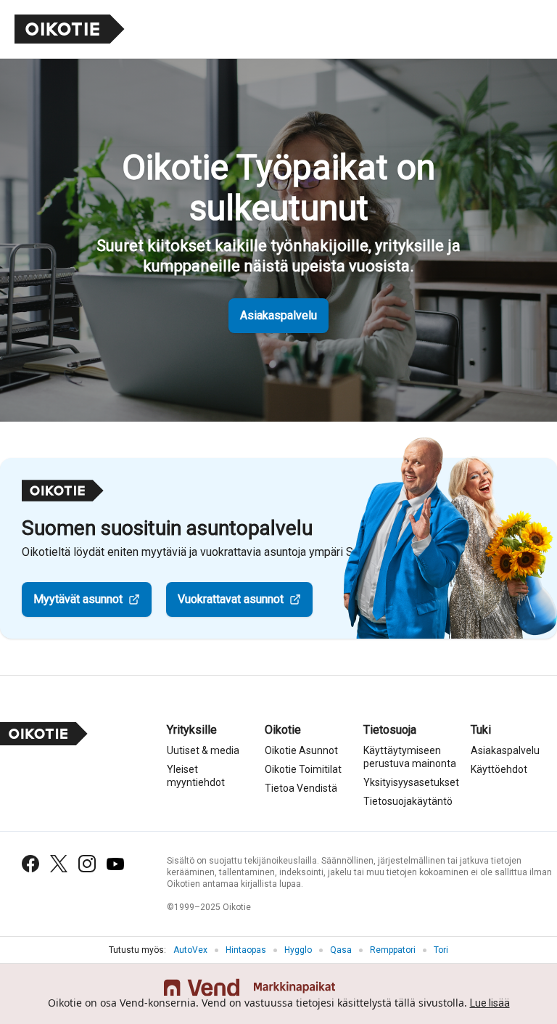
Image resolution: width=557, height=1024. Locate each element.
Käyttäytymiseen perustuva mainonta (409, 757)
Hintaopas (246, 950)
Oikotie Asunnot (301, 750)
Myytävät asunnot (78, 599)
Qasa (341, 950)
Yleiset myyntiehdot (196, 775)
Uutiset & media (203, 750)
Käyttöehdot (499, 769)
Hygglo (298, 950)
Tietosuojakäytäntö (408, 801)
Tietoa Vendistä (301, 788)
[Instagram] (87, 863)
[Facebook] (30, 863)
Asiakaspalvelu (278, 315)
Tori (441, 950)
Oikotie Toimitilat (303, 769)
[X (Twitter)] (58, 863)
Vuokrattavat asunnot (231, 599)
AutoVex (190, 950)
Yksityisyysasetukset (411, 782)
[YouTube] (115, 864)
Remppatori (393, 950)
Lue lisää (490, 1003)
